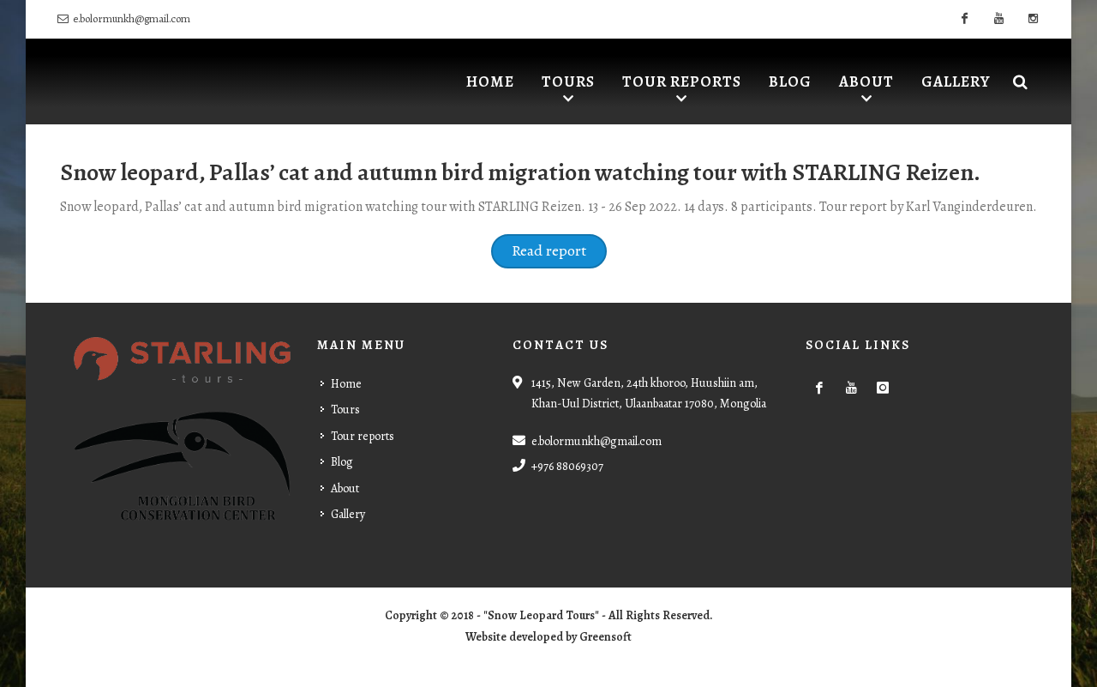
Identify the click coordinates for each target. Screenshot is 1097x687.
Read (529, 250)
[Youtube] (998, 19)
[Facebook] (964, 19)
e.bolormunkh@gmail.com (131, 18)
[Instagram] (1033, 19)
